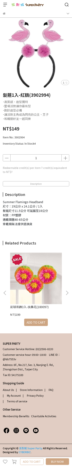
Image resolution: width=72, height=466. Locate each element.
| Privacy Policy (33, 395)
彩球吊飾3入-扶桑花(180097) (29, 307)
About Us (8, 390)
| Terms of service (15, 401)
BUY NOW (57, 461)
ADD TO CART (32, 461)
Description (36, 183)
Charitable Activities (43, 416)
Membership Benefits (16, 416)
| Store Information (29, 390)
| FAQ (48, 390)
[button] (67, 293)
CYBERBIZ (25, 452)
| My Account (12, 395)
